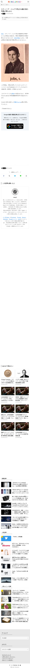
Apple (4, 13)
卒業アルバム (17, 102)
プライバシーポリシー (7, 658)
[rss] (18, 665)
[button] (3, 176)
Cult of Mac (17, 38)
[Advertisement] (15, 26)
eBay (13, 93)
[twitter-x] (11, 665)
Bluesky (24, 217)
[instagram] (13, 665)
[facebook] (9, 665)
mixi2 (19, 219)
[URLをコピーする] (26, 176)
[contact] (20, 665)
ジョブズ (10, 168)
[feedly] (16, 665)
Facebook (13, 217)
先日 (2, 33)
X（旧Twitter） (6, 217)
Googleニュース (13, 219)
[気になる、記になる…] (15, 2)
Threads (19, 217)
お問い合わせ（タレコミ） (8, 656)
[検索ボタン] (1, 2)
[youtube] (15, 665)
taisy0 (15, 197)
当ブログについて (6, 655)
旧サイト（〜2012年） (7, 660)
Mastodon (5, 219)
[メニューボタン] (28, 2)
